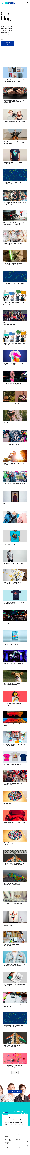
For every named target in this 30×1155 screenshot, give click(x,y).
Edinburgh (18, 1146)
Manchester (18, 1134)
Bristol (17, 1137)
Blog (28, 1137)
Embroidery (7, 1150)
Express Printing (7, 1136)
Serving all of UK (19, 1116)
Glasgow (18, 1139)
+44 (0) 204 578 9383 (20, 1113)
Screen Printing (6, 1148)
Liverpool (18, 1141)
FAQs (28, 1139)
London (17, 1132)
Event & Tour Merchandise (8, 1140)
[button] (27, 3)
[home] (9, 3)
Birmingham (19, 1144)
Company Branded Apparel (7, 1143)
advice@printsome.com (21, 1111)
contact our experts (7, 43)
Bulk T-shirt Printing (7, 1133)
